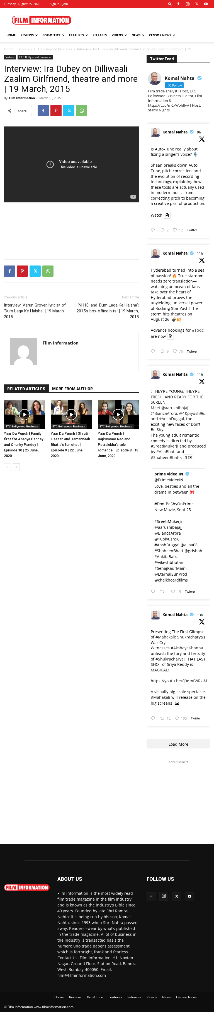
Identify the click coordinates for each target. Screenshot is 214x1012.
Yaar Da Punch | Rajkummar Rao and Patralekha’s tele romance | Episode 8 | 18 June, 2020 (118, 444)
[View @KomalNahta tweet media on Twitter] (167, 215)
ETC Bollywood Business (53, 49)
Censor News (160, 35)
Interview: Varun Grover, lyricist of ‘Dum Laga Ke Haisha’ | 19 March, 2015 (35, 311)
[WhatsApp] (81, 110)
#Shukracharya (169, 659)
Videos (117, 35)
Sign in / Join (59, 4)
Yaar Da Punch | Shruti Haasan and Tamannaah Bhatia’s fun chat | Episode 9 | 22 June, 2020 (70, 444)
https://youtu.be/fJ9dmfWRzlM (179, 680)
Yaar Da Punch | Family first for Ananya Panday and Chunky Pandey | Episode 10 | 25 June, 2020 (23, 444)
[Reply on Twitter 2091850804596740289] (154, 230)
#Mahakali (165, 637)
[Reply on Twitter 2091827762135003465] (154, 351)
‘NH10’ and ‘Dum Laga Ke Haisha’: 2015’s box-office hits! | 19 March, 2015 (108, 311)
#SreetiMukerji (164, 446)
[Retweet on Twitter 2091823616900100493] (164, 591)
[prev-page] (7, 466)
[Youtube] (206, 4)
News (136, 35)
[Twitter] (197, 4)
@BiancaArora (164, 413)
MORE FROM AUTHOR (72, 389)
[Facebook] (178, 4)
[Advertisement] (144, 20)
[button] (170, 4)
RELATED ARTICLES (26, 389)
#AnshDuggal (171, 418)
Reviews (27, 35)
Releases (100, 35)
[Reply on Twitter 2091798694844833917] (154, 718)
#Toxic (198, 330)
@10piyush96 (191, 413)
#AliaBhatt (166, 451)
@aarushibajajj (175, 407)
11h (200, 253)
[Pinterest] (56, 110)
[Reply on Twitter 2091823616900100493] (154, 591)
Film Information (22, 98)
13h (200, 615)
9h (199, 132)
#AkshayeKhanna (187, 647)
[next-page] (16, 466)
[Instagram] (187, 4)
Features (76, 35)
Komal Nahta (175, 132)
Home (11, 35)
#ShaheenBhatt (165, 457)
